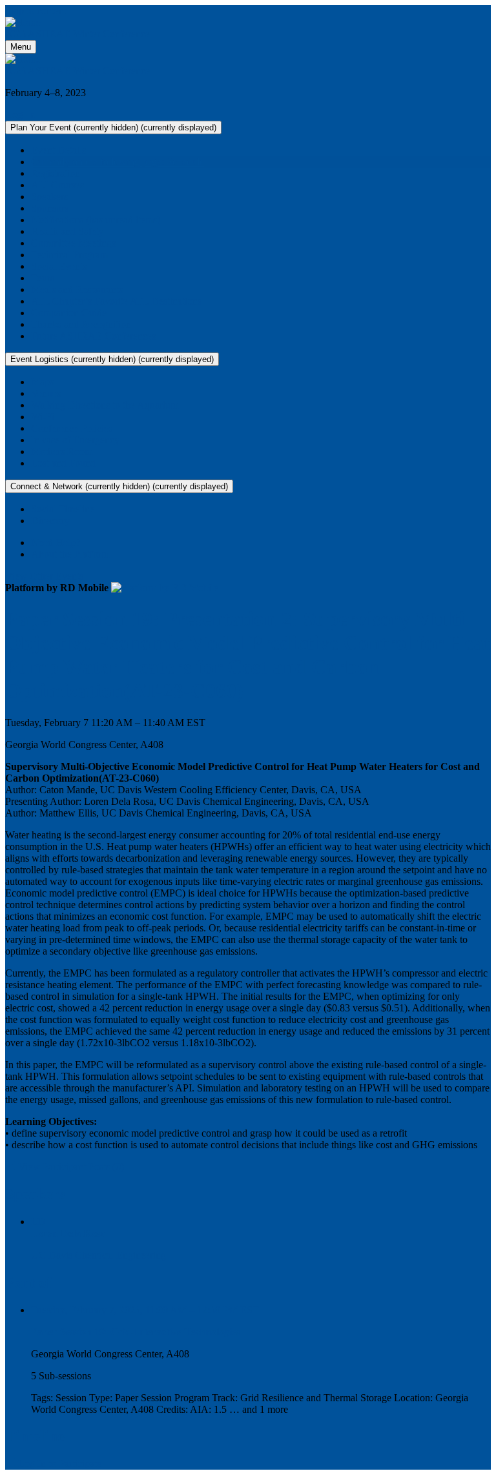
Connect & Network (119, 486)
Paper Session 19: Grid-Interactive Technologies (135, 1331)
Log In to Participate (58, 1463)
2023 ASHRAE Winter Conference (77, 33)
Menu (20, 47)
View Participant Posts (70, 1166)
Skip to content (36, 10)
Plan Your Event (113, 127)
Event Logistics (112, 359)
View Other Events (44, 576)
